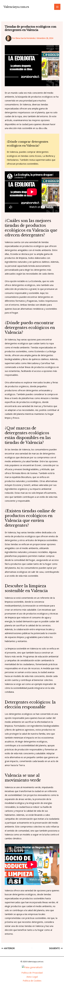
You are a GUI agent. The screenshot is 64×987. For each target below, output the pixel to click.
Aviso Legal (32, 976)
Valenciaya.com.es (16, 7)
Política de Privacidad (32, 972)
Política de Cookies (32, 980)
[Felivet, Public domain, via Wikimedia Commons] (32, 966)
